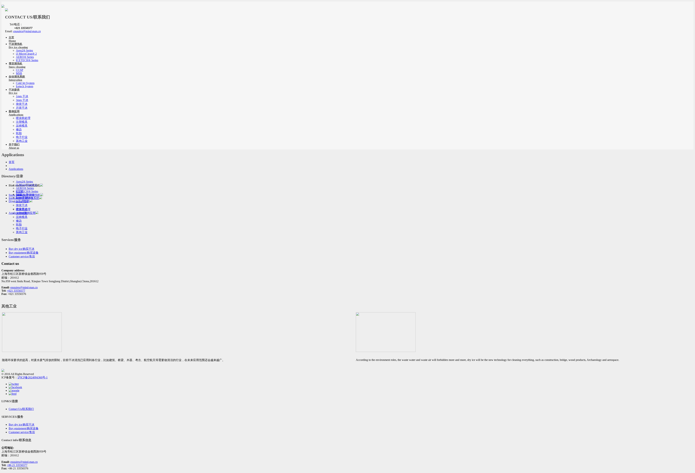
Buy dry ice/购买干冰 (21, 248)
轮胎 (19, 133)
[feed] (12, 393)
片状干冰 (22, 107)
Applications (16, 168)
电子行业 (22, 137)
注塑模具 (22, 121)
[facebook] (15, 387)
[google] (14, 390)
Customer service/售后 (22, 256)
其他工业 (22, 140)
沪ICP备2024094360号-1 (33, 377)
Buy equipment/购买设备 (24, 252)
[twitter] (14, 384)
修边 (19, 129)
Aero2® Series (24, 50)
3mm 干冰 (22, 100)
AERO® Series (25, 57)
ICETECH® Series (27, 60)
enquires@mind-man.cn (27, 31)
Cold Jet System (25, 83)
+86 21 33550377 (17, 465)
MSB (19, 73)
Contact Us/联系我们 (21, 409)
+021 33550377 (16, 290)
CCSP (19, 70)
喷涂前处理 (23, 118)
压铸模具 (22, 125)
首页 (11, 162)
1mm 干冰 (22, 96)
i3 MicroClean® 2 (26, 53)
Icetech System (24, 86)
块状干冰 (22, 103)
